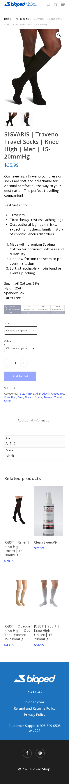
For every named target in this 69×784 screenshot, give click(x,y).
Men (20, 397)
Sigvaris (29, 397)
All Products (22, 18)
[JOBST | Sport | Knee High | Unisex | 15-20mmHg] (48, 595)
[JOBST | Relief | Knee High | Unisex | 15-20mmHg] (18, 511)
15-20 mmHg (26, 393)
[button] (63, 4)
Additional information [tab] (34, 420)
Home (7, 18)
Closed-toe (57, 393)
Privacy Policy (34, 714)
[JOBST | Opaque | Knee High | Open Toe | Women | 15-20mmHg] (18, 595)
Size (6, 323)
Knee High (10, 397)
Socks (38, 397)
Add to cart (20, 376)
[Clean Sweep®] (48, 511)
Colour (8, 341)
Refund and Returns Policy (34, 708)
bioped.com (34, 702)
